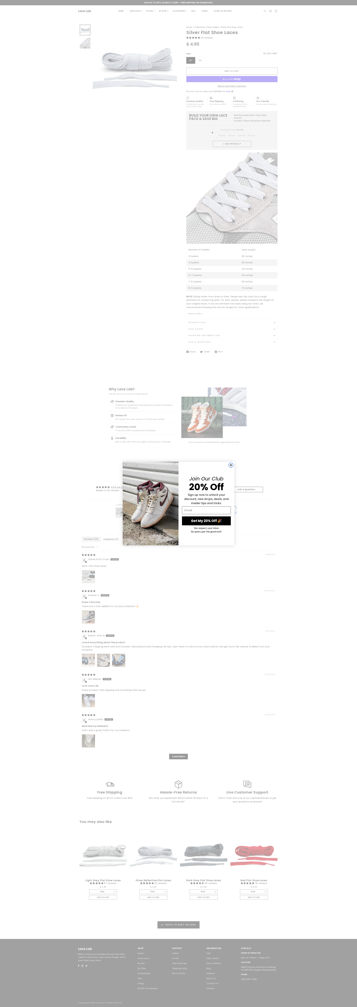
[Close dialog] (231, 465)
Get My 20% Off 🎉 (206, 520)
